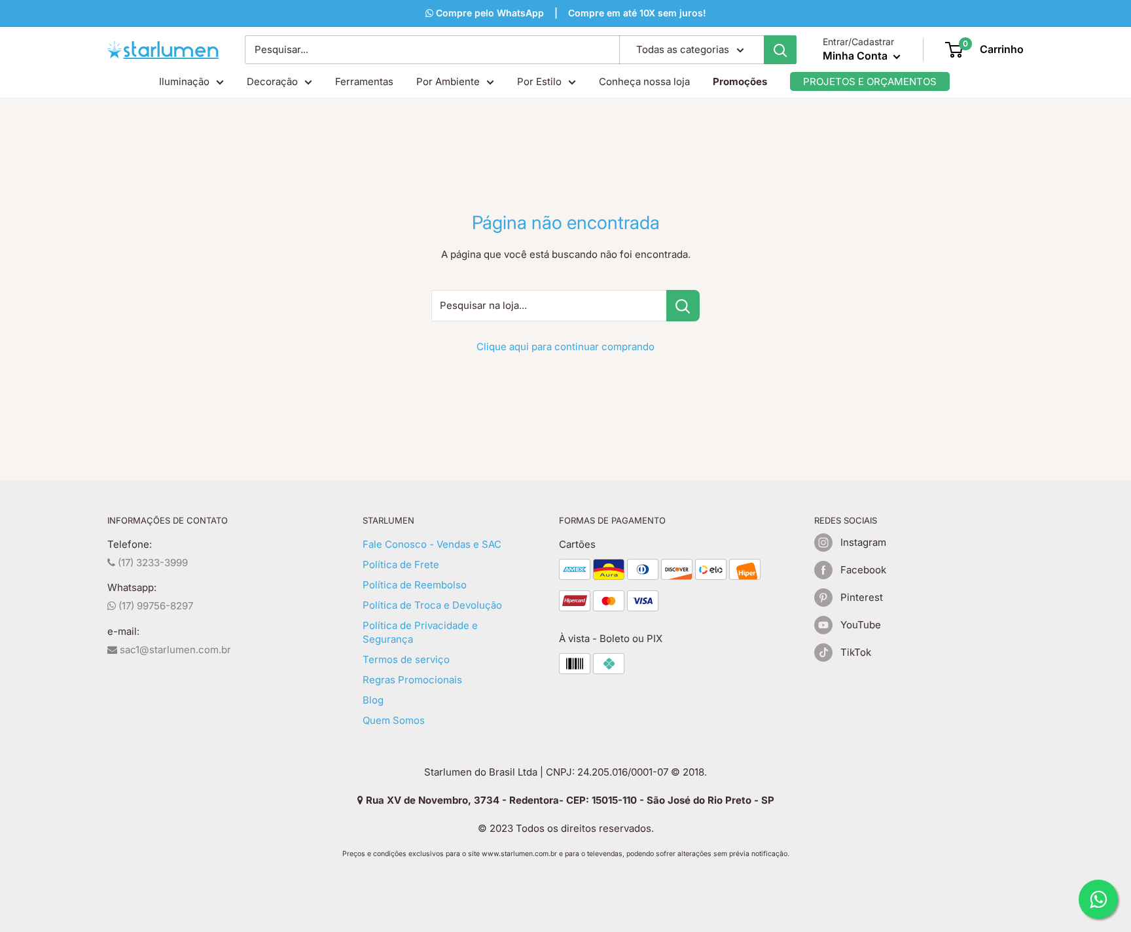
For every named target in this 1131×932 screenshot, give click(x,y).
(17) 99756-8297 (154, 606)
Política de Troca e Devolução (432, 605)
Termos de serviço (406, 659)
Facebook (863, 570)
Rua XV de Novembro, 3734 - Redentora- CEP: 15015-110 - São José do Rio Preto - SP (568, 800)
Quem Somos (394, 720)
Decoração (272, 81)
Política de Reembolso (415, 585)
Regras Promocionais (412, 679)
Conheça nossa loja (644, 81)
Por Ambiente (448, 81)
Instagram (863, 542)
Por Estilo (539, 81)
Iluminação (184, 81)
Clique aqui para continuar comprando (565, 346)
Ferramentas (364, 81)
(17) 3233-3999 (151, 562)
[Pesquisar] (780, 49)
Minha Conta (856, 55)
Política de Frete (401, 564)
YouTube (860, 624)
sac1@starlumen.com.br (174, 649)
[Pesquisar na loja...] (683, 305)
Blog (373, 700)
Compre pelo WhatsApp (488, 12)
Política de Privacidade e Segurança (420, 632)
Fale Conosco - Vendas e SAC (432, 544)
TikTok (855, 652)
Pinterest (861, 597)
